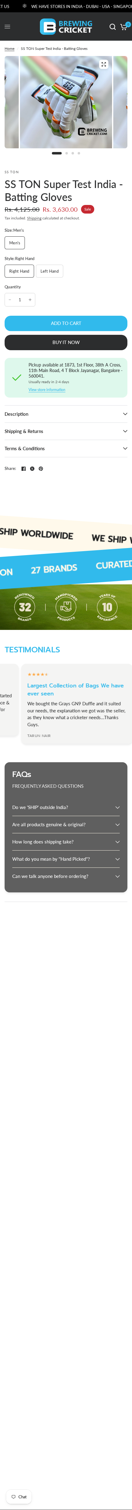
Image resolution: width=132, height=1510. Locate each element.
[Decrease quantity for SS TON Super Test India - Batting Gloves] (10, 299)
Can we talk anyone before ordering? (50, 876)
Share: (10, 469)
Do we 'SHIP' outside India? (40, 807)
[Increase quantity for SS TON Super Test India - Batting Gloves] (30, 299)
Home (9, 48)
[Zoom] (103, 64)
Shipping (34, 218)
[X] (32, 468)
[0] (122, 26)
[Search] (112, 26)
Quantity (13, 286)
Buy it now (66, 342)
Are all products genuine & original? (49, 824)
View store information (47, 390)
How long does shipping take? (43, 841)
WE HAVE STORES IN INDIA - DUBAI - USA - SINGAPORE (74, 6)
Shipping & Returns (24, 431)
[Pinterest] (41, 468)
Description (16, 414)
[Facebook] (23, 468)
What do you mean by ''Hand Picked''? (51, 859)
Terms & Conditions (25, 448)
